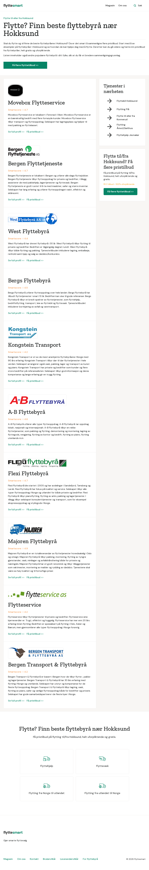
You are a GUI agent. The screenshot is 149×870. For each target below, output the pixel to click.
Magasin (110, 5)
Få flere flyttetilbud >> (25, 65)
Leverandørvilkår (69, 859)
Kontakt (34, 859)
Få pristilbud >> (35, 131)
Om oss (122, 5)
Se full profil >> (16, 131)
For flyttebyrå (90, 859)
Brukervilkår (49, 859)
